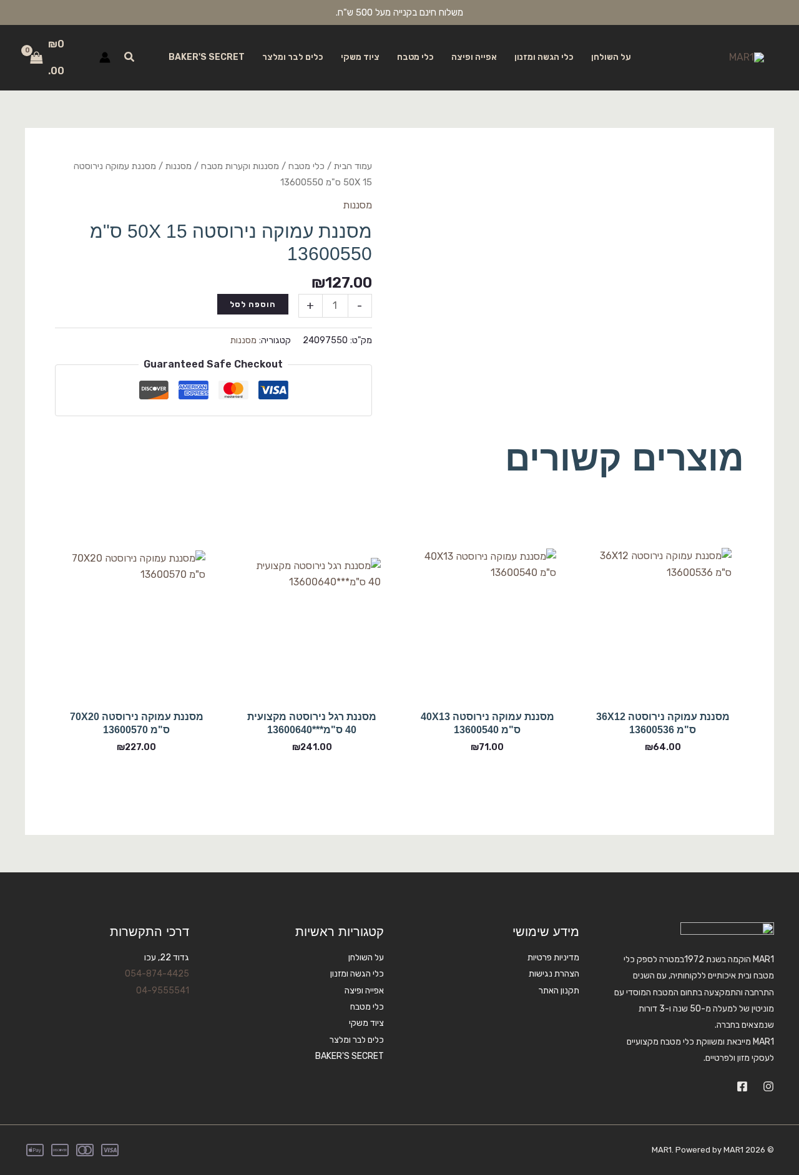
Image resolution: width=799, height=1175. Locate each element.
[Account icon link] (104, 57)
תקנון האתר (559, 990)
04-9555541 (162, 990)
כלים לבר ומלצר (292, 57)
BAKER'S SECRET (207, 57)
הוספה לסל (253, 304)
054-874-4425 (157, 973)
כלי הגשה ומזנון (544, 57)
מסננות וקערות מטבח (240, 166)
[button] (128, 57)
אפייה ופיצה (474, 57)
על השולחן (611, 57)
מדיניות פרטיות (553, 957)
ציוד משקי (360, 57)
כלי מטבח (415, 57)
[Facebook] (742, 1086)
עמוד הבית (353, 166)
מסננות (178, 166)
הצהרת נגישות (554, 973)
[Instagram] (768, 1086)
